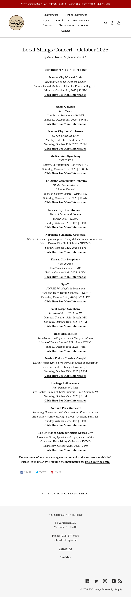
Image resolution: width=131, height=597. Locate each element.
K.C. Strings (95, 589)
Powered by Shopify (112, 589)
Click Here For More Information (65, 94)
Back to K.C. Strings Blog (68, 493)
